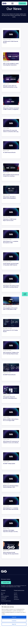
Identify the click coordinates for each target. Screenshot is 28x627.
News (2, 594)
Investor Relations (5, 596)
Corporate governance (6, 600)
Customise (14, 620)
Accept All (14, 617)
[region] (14, 616)
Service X (16, 597)
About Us (3, 593)
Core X (15, 593)
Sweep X (16, 596)
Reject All (14, 624)
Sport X (15, 594)
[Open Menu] (12, 3)
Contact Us (3, 599)
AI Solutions (16, 599)
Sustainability (4, 597)
